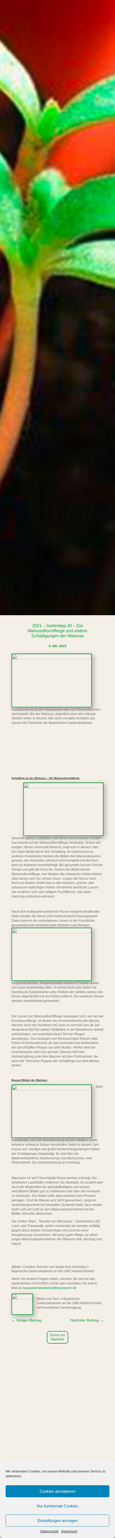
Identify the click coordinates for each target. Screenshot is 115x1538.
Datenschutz (49, 1531)
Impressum (69, 1531)
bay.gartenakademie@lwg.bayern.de (49, 1288)
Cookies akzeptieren (57, 1491)
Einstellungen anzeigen (57, 1520)
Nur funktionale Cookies (57, 1506)
